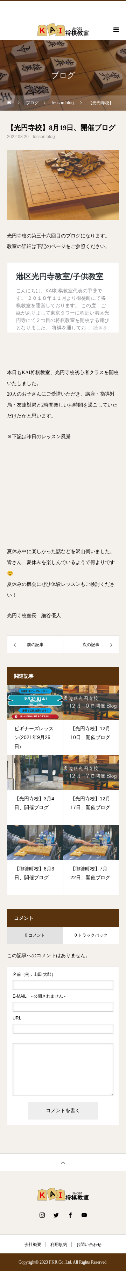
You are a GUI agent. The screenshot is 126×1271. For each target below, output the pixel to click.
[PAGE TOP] (63, 1162)
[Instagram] (42, 1215)
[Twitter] (55, 1215)
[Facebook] (70, 1215)
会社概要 (32, 1244)
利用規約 (58, 1244)
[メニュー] (115, 29)
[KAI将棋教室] (62, 1194)
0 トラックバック (91, 935)
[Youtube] (84, 1215)
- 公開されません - (39, 996)
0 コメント (35, 935)
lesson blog (44, 136)
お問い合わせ (89, 1244)
